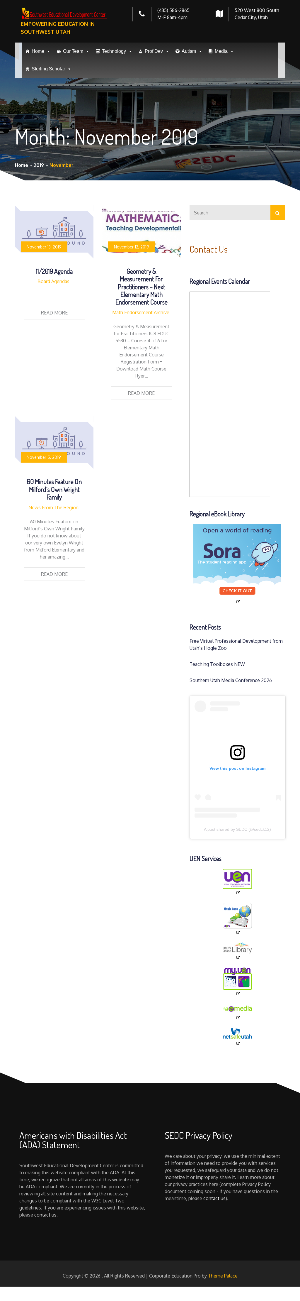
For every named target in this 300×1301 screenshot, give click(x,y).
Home (38, 51)
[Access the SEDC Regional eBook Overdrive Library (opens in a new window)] (237, 564)
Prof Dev (154, 51)
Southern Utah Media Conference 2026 (231, 680)
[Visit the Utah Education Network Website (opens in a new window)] (237, 882)
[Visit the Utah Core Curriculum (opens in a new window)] (237, 919)
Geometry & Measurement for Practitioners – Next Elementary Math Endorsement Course (141, 286)
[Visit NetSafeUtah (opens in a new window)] (237, 1037)
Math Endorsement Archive (140, 312)
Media (221, 51)
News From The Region (53, 507)
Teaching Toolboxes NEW (217, 664)
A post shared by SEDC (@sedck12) (237, 829)
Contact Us (209, 249)
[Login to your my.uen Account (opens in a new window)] (237, 981)
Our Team (73, 51)
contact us (45, 1215)
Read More (54, 313)
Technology (114, 51)
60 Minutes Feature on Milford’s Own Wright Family (54, 489)
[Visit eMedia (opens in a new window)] (237, 1012)
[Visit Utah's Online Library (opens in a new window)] (237, 951)
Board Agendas (53, 281)
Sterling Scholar (48, 68)
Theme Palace (223, 1276)
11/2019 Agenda (54, 271)
